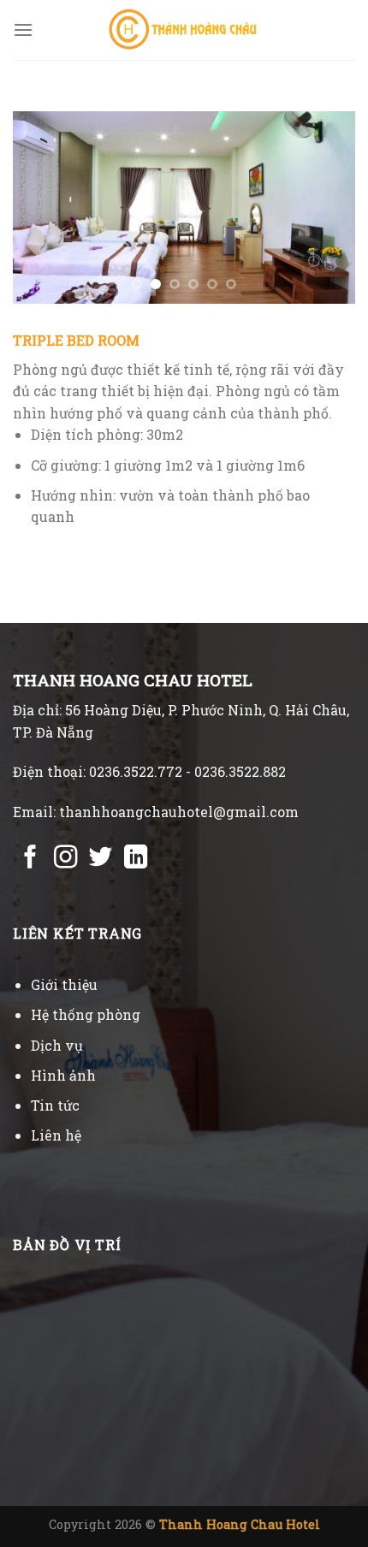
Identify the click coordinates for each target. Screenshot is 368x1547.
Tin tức (55, 1105)
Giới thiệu (64, 984)
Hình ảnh (63, 1075)
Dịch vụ (57, 1045)
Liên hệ (56, 1135)
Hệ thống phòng (85, 1014)
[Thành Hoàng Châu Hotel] (184, 30)
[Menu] (23, 29)
